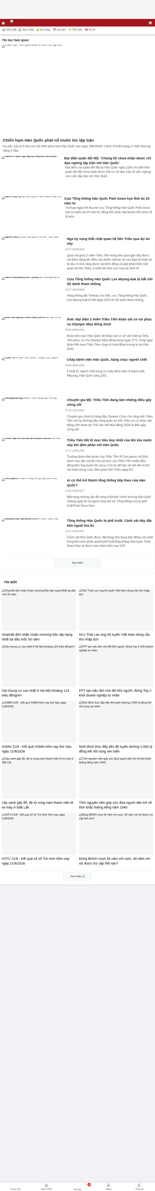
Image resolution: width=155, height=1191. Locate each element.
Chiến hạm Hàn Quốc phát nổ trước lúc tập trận (48, 140)
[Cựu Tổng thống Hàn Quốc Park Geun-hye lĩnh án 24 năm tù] (32, 214)
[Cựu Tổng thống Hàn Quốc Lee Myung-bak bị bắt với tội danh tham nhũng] (32, 295)
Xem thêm (77, 562)
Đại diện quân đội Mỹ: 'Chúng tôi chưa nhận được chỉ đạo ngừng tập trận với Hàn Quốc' (107, 160)
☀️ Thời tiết (75, 29)
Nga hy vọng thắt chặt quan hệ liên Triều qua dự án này (108, 241)
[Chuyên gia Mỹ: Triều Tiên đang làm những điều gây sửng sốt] (32, 416)
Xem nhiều (28, 29)
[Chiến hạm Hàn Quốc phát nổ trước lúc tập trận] (77, 90)
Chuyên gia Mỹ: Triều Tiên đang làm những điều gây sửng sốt (109, 402)
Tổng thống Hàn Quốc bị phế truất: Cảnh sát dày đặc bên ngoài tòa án (109, 523)
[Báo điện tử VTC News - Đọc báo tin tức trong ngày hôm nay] (23, 22)
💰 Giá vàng (43, 29)
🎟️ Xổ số (90, 29)
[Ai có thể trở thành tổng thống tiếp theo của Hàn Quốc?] (32, 496)
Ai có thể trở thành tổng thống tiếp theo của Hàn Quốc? (106, 482)
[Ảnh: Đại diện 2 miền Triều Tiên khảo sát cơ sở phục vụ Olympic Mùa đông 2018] (32, 335)
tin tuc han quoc (15, 40)
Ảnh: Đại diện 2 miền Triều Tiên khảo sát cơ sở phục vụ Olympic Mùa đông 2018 (109, 321)
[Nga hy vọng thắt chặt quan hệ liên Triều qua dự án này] (32, 255)
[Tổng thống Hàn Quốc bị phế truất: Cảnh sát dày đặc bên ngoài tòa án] (32, 536)
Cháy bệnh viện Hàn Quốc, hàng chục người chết (107, 359)
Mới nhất (11, 29)
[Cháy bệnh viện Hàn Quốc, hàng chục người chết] (32, 375)
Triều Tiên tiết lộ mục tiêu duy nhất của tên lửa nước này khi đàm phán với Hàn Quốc (109, 442)
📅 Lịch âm (59, 29)
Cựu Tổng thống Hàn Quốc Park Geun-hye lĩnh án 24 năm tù (107, 201)
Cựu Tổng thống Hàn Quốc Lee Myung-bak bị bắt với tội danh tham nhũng (110, 281)
